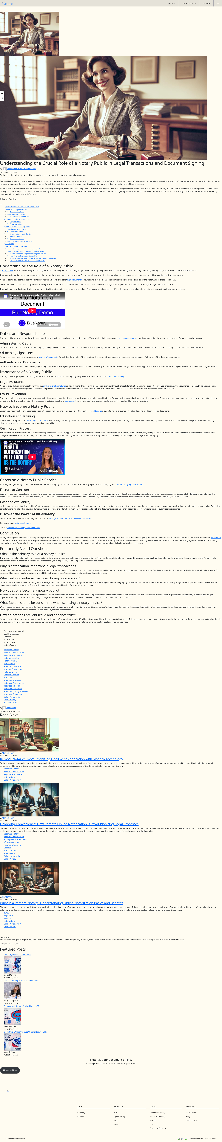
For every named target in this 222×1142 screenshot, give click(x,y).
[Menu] (218, 3)
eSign (116, 1120)
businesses (70, 401)
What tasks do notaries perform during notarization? (28, 254)
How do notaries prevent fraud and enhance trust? (27, 261)
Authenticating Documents (19, 217)
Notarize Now (10, 1070)
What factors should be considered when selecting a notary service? (33, 258)
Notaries (98, 411)
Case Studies (191, 1112)
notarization (216, 537)
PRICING (171, 3)
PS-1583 (153, 1120)
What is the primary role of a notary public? (25, 249)
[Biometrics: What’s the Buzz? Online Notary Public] (12, 1041)
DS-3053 (153, 1124)
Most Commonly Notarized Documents (21, 980)
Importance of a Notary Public (17, 219)
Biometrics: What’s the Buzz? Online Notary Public (25, 1032)
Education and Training (18, 229)
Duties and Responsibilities (16, 209)
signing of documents (48, 357)
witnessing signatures (128, 338)
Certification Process (17, 231)
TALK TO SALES (189, 3)
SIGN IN (206, 3)
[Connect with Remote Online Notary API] (12, 1016)
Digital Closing (119, 1116)
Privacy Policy (210, 1138)
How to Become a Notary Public (17, 226)
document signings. (117, 376)
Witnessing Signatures (17, 214)
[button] (2, 96)
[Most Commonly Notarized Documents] (12, 990)
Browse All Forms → (158, 1128)
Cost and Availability (17, 239)
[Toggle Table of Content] (1, 204)
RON (115, 1112)
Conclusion (9, 244)
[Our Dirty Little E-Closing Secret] (12, 964)
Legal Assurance (15, 222)
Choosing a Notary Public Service (18, 234)
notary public (7, 270)
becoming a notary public (37, 420)
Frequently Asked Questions (16, 246)
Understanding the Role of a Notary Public (22, 207)
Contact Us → (191, 1120)
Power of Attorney (157, 1116)
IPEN (116, 1124)
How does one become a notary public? (23, 256)
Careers (80, 1116)
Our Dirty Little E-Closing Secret (17, 954)
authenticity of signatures (54, 386)
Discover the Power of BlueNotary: (22, 241)
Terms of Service (196, 1138)
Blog (188, 1116)
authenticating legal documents (129, 484)
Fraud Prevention (16, 224)
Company (81, 1112)
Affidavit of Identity (157, 1112)
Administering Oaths (17, 212)
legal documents (74, 280)
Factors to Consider (16, 236)
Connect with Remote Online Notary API (21, 1006)
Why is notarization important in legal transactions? (28, 251)
